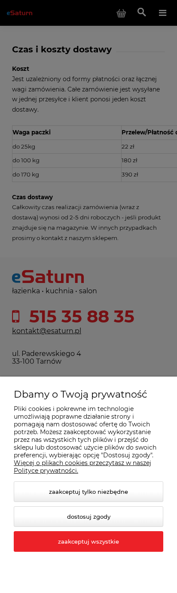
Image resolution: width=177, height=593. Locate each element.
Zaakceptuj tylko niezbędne (88, 491)
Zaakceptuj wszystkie (88, 541)
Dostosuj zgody (88, 516)
